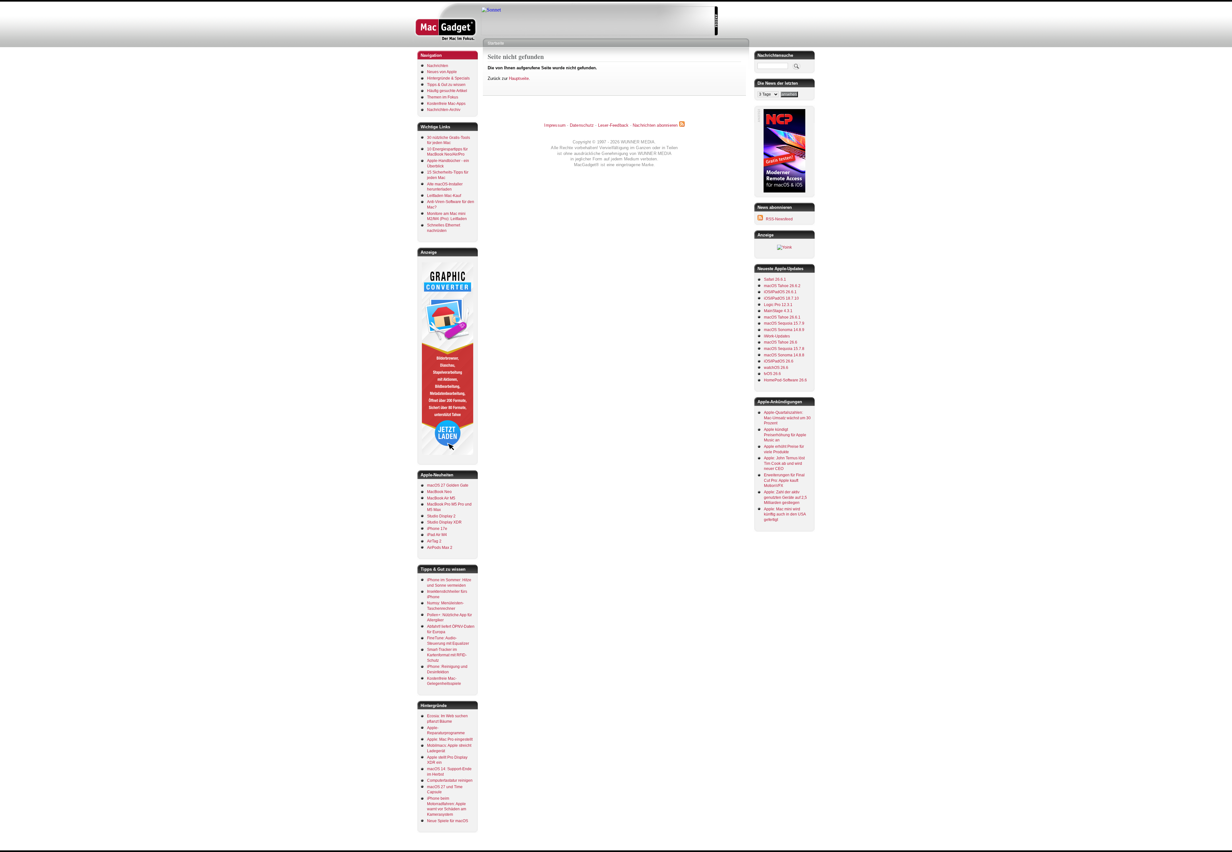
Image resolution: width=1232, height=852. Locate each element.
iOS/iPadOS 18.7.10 (781, 298)
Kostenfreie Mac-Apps (446, 103)
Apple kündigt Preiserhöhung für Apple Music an (785, 434)
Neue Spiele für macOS (447, 821)
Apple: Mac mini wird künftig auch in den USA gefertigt (785, 514)
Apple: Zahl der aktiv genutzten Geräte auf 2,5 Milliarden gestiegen (785, 497)
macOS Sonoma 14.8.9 (784, 330)
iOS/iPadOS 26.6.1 (780, 292)
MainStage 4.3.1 (778, 311)
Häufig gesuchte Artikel (447, 91)
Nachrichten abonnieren (655, 125)
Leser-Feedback (613, 125)
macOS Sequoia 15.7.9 (784, 323)
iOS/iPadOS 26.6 (778, 361)
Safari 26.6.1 (775, 279)
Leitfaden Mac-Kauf (444, 195)
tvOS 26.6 (772, 373)
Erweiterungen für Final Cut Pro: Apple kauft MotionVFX (784, 480)
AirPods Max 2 (439, 547)
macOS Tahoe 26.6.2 (782, 286)
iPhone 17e (437, 528)
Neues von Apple (442, 72)
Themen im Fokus (442, 97)
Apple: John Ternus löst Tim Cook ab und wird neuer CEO (784, 463)
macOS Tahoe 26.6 (780, 342)
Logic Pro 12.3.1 (778, 304)
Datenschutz (582, 125)
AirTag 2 (434, 541)
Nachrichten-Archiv (443, 109)
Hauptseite (519, 78)
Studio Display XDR (444, 522)
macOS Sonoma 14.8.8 (784, 355)
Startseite (496, 43)
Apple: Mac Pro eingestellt (450, 739)
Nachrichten (437, 66)
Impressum (555, 125)
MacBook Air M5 (441, 498)
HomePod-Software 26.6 (785, 380)
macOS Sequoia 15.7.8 (784, 348)
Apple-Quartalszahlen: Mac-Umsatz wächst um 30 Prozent (787, 417)
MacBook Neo (439, 492)
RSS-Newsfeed (779, 219)
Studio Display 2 (441, 516)
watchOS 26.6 (776, 367)
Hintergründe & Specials (448, 78)
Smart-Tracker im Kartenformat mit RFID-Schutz (447, 654)
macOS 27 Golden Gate (447, 485)
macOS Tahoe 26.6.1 (782, 317)
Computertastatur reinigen (450, 780)
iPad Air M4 (437, 534)
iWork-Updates (777, 336)
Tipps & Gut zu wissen (446, 84)
